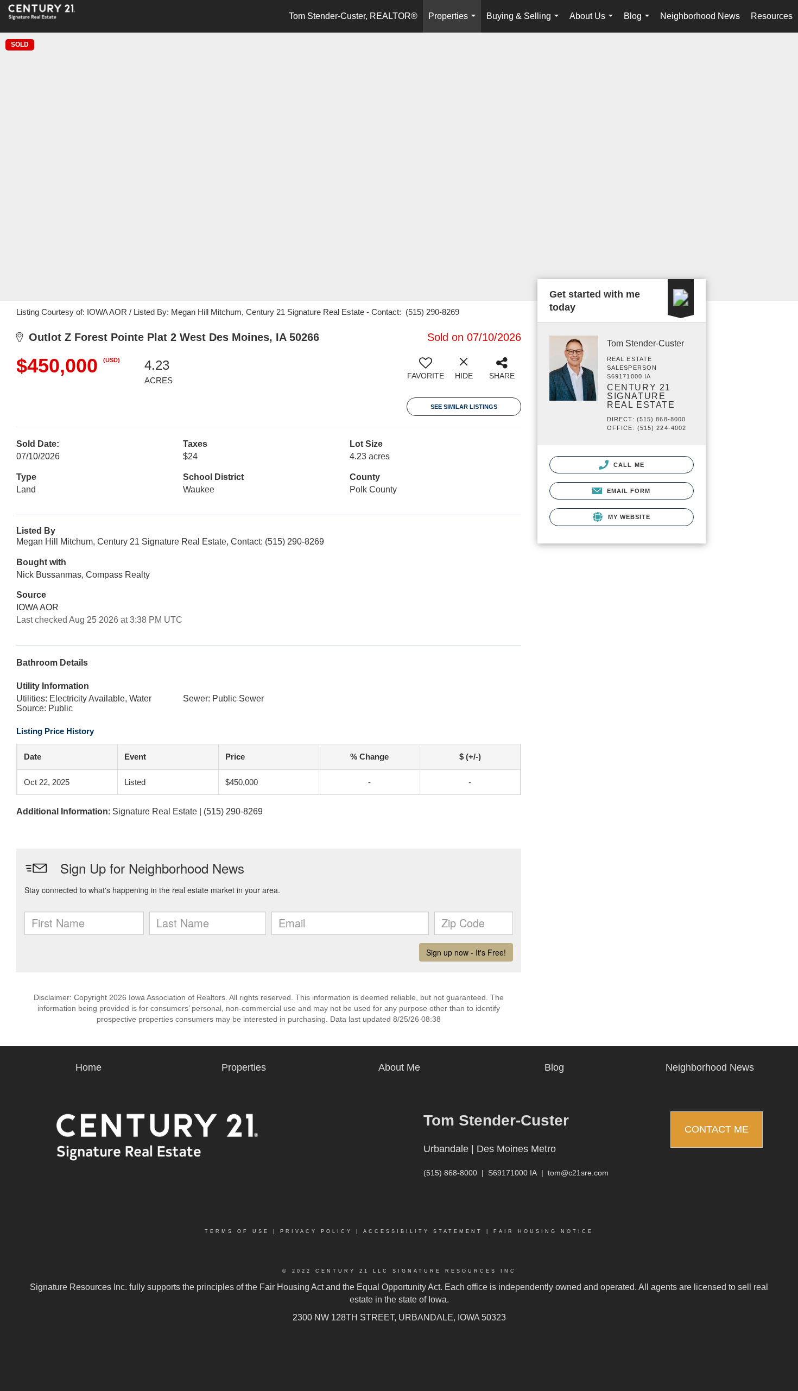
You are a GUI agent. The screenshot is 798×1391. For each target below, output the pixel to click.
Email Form (627, 491)
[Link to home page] (47, 16)
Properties (454, 22)
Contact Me (717, 1129)
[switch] (426, 372)
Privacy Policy (316, 1231)
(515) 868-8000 (450, 1172)
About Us (593, 22)
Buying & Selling (524, 22)
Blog (639, 22)
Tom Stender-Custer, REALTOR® (353, 16)
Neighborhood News (700, 16)
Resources (772, 16)
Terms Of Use (237, 1231)
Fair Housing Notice (543, 1231)
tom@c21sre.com (578, 1172)
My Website (627, 517)
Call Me (627, 464)
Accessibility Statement (423, 1231)
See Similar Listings (463, 406)
